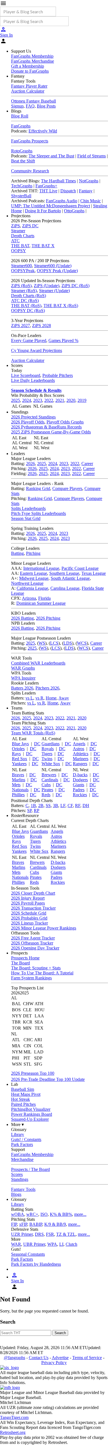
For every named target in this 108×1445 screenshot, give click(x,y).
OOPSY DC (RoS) (28, 310)
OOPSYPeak (23, 270)
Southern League (64, 573)
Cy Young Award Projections (36, 350)
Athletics (80, 753)
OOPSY (18, 250)
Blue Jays (20, 743)
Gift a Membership (27, 66)
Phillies (18, 794)
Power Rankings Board (31, 1114)
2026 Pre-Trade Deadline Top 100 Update (48, 1079)
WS (41, 643)
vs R (39, 698)
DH (86, 805)
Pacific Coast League (80, 568)
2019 (82, 400)
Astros (78, 748)
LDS (67, 643)
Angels (79, 743)
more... (80, 1214)
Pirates (47, 789)
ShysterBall (21, 195)
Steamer (18, 230)
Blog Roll (19, 116)
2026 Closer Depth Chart (33, 893)
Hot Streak (20, 1099)
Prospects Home (25, 958)
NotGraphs (88, 180)
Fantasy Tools (23, 1189)
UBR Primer (34, 1244)
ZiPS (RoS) (21, 285)
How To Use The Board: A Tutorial (42, 973)
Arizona (29, 598)
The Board (20, 963)
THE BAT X (43, 245)
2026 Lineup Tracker (29, 923)
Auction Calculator (27, 91)
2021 (59, 400)
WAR (16, 1244)
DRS (39, 1234)
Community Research (30, 171)
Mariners (80, 758)
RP (36, 810)
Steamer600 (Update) (52, 265)
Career (87, 463)
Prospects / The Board (30, 1169)
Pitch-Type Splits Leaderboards (38, 513)
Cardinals (50, 779)
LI (61, 1244)
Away (63, 698)
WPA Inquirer (23, 678)
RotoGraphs (21, 151)
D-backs (80, 774)
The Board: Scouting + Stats (36, 968)
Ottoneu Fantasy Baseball (33, 101)
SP (29, 810)
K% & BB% (61, 1214)
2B (40, 805)
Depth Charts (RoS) (28, 295)
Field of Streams (91, 156)
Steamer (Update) (54, 290)
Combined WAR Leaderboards (38, 663)
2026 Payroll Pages (28, 903)
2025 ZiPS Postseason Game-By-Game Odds (51, 432)
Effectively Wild (43, 131)
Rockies (80, 794)
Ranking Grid (38, 488)
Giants (78, 784)
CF (70, 805)
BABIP (35, 1224)
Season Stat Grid (25, 518)
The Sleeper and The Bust (51, 156)
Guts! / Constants (26, 1139)
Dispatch (68, 190)
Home (51, 698)
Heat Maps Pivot (25, 1094)
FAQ (30, 106)
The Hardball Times (58, 180)
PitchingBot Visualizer (30, 1109)
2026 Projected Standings (33, 417)
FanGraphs (20, 126)
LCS (54, 643)
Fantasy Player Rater (29, 86)
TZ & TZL (66, 1234)
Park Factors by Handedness (36, 1264)
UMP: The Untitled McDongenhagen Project (50, 205)
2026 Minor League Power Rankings (43, 928)
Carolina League (64, 588)
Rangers (80, 763)
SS (48, 805)
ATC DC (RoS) (25, 300)
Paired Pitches (23, 1104)
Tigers (47, 753)
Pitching (33, 553)
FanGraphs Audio (61, 200)
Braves (18, 774)
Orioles (18, 748)
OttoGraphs (74, 210)
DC (37, 743)
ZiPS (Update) (46, 285)
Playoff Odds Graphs (65, 422)
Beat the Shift (23, 161)
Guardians (51, 743)
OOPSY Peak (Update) (57, 270)
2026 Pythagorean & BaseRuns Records (46, 427)
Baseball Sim (22, 1089)
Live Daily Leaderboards (33, 380)
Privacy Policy (54, 1362)
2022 (48, 400)
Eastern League (33, 573)
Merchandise (22, 1159)
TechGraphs (21, 185)
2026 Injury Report (28, 898)
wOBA (17, 1214)
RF (77, 805)
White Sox (51, 763)
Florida (44, 598)
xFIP (23, 1224)
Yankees (19, 763)
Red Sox (19, 758)
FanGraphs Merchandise (32, 61)
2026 (30, 463)
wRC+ (32, 1214)
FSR (50, 1234)
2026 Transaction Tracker (33, 908)
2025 (15, 400)
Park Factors (22, 1144)
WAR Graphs (23, 668)
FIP (14, 1224)
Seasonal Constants (28, 1254)
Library (17, 1134)
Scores (17, 1174)
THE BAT (20, 245)
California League (32, 588)
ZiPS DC (30, 225)
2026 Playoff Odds (27, 422)
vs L (29, 698)
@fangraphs (14, 1357)
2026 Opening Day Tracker (35, 948)
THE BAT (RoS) (26, 305)
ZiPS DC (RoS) (75, 285)
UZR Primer (22, 1234)
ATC (15, 240)
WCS (82, 643)
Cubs (46, 784)
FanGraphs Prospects (29, 141)
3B (55, 805)
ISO (44, 1214)
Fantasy (85, 190)
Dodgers (80, 779)
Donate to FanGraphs (30, 71)
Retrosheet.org (12, 1432)
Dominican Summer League (41, 603)
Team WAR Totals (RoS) (33, 733)
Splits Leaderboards (28, 508)
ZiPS (15, 225)
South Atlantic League (70, 578)
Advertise (60, 1357)
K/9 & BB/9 (55, 1224)
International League (41, 568)
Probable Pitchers (57, 375)
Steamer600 (21, 265)
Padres (78, 789)
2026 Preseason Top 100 (32, 1073)
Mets (16, 784)
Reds (46, 794)
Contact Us (38, 1357)
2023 (37, 400)
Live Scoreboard (25, 375)
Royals (48, 748)
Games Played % (63, 340)
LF (62, 805)
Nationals (20, 789)
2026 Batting (22, 618)
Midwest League (33, 578)
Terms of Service (87, 1357)
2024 (26, 400)
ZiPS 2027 (20, 325)
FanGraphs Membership (32, 56)
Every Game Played (28, 340)
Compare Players (67, 488)
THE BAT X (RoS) (60, 305)
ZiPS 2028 (41, 325)
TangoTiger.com (14, 1417)
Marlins (18, 779)
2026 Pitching (48, 618)
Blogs (16, 1194)
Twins (47, 758)
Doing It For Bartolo (43, 210)
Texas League (93, 573)
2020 (70, 400)
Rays (16, 753)
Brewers (49, 774)
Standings (19, 1179)
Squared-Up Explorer (30, 1119)
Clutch (71, 1244)
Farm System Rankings (31, 978)
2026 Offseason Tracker (32, 943)
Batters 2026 (22, 688)
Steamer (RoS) (24, 290)
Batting (17, 553)
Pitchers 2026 (47, 688)
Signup (17, 106)
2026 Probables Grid (29, 918)
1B (33, 805)
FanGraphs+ (46, 185)
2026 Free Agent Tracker (33, 938)
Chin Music (90, 200)
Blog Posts (46, 106)
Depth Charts (22, 235)
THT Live (48, 190)
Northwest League (27, 583)
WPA (52, 1244)
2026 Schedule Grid (28, 913)
